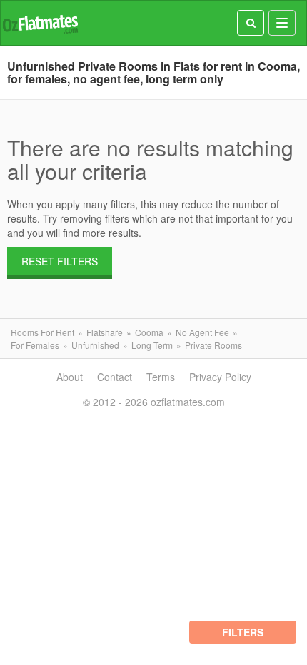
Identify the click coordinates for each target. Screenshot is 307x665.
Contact (114, 377)
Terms (160, 377)
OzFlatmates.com (40, 23)
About (69, 377)
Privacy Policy (220, 377)
